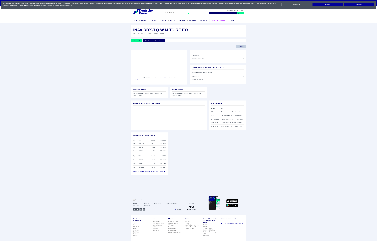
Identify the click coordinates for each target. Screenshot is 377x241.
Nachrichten (156, 221)
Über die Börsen (173, 223)
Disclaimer (146, 203)
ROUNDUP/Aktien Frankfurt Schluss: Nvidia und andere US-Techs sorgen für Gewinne (232, 122)
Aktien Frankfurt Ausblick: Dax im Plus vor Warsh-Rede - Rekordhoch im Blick (232, 112)
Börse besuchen (173, 221)
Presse (205, 226)
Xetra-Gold (206, 235)
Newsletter (230, 10)
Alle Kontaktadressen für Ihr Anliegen (232, 223)
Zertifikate (192, 20)
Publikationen (172, 230)
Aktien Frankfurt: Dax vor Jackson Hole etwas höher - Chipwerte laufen (232, 126)
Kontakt (236, 10)
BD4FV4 (141, 147)
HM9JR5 (141, 163)
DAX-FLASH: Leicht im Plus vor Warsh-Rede (232, 115)
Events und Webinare (174, 232)
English (241, 10)
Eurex (204, 233)
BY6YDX (141, 151)
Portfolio (233, 13)
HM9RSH (141, 143)
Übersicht (137, 41)
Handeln (170, 227)
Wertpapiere (171, 225)
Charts (147, 41)
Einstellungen (296, 4)
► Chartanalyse (137, 80)
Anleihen (153, 20)
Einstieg (231, 20)
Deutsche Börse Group (209, 232)
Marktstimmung (157, 225)
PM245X (141, 160)
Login (240, 13)
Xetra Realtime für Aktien (192, 225)
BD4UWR (141, 167)
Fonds (172, 20)
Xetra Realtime (215, 13)
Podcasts (155, 228)
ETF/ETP (163, 20)
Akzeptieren (359, 4)
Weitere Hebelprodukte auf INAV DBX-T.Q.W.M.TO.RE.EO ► (149, 171)
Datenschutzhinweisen (65, 5)
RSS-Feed (156, 227)
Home (135, 20)
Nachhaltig (204, 20)
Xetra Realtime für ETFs (192, 227)
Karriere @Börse (189, 228)
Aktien (143, 20)
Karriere (205, 225)
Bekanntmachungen (158, 223)
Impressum (136, 205)
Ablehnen (327, 4)
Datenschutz (146, 205)
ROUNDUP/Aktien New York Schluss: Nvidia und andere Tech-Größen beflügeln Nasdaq (232, 119)
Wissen (222, 20)
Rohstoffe (182, 20)
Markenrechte (157, 203)
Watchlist (224, 13)
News (213, 20)
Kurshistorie (158, 41)
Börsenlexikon (172, 228)
